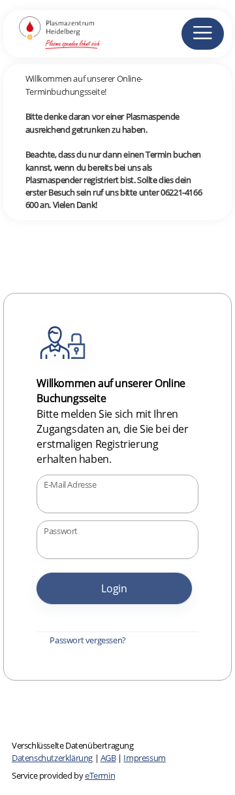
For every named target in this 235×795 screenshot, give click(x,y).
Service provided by (63, 775)
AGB (108, 758)
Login (114, 588)
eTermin (100, 775)
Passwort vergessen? (87, 640)
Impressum (144, 758)
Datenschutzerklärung (52, 758)
